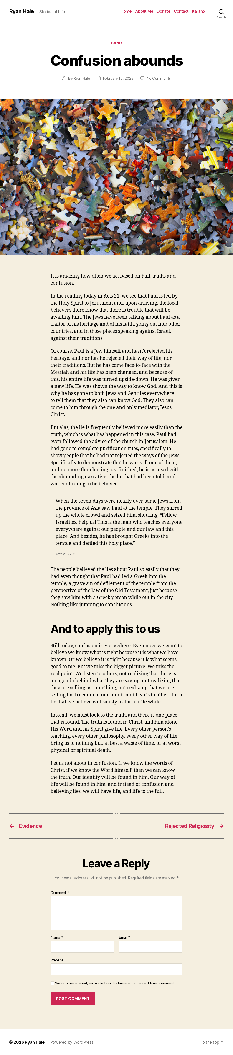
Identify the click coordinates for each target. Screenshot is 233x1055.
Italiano (198, 11)
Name (57, 938)
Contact (181, 11)
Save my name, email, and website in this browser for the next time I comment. (115, 983)
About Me (144, 11)
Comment (60, 893)
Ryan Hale (21, 11)
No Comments (159, 78)
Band (116, 43)
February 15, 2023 (118, 78)
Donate (163, 11)
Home (126, 11)
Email (124, 938)
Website (57, 960)
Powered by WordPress (72, 1042)
